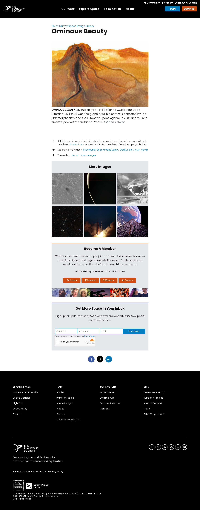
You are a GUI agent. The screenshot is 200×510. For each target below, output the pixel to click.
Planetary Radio (65, 397)
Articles (60, 392)
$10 (90, 280)
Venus (136, 149)
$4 (72, 280)
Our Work (68, 9)
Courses (61, 414)
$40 (127, 280)
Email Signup (107, 397)
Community (153, 2)
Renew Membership (154, 392)
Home (75, 155)
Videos (60, 408)
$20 (108, 280)
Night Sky (18, 403)
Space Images (88, 155)
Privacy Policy (89, 336)
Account (168, 2)
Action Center (107, 392)
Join (173, 8)
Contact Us (39, 471)
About (129, 9)
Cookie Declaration (22, 498)
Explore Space (89, 9)
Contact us (76, 144)
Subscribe (134, 331)
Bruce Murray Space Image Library (73, 26)
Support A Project (153, 397)
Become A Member (110, 403)
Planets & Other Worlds (25, 392)
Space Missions (21, 397)
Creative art (125, 149)
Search (193, 2)
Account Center (21, 471)
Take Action (112, 9)
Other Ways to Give (154, 414)
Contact (104, 408)
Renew (181, 2)
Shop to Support (153, 403)
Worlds (144, 149)
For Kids (17, 414)
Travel (147, 408)
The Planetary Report (68, 419)
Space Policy (20, 408)
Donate (189, 8)
